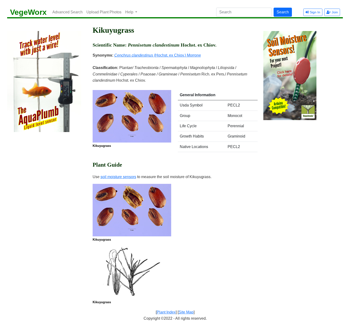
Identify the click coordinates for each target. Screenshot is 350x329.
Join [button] (334, 12)
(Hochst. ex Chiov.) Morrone (157, 55)
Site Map (186, 312)
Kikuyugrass (102, 146)
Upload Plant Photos (103, 12)
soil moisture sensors (118, 177)
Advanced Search (67, 12)
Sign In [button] (314, 12)
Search (283, 12)
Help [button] (129, 12)
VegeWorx (28, 12)
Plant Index (166, 312)
